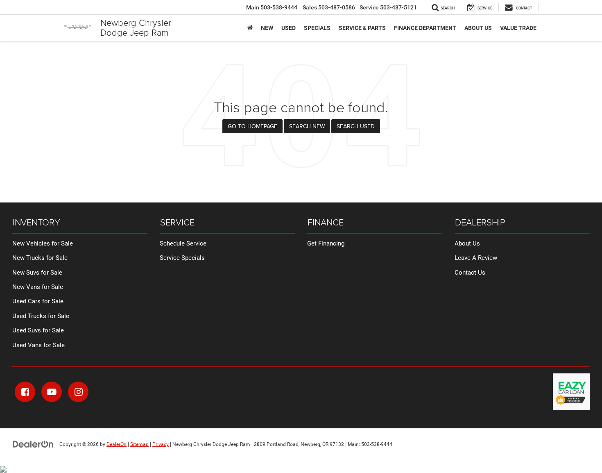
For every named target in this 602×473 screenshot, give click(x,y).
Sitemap (139, 444)
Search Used (356, 126)
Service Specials (182, 258)
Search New (307, 126)
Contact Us (470, 272)
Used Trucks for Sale (40, 316)
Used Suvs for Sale (38, 330)
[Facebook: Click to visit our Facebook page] (25, 392)
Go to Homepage (252, 126)
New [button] (267, 28)
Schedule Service (183, 243)
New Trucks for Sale (40, 258)
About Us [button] (478, 28)
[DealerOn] (33, 444)
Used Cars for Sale (37, 301)
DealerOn (116, 444)
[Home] (250, 28)
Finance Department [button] (425, 28)
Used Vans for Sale (38, 345)
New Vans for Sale (37, 287)
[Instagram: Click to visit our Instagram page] (78, 392)
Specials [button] (317, 28)
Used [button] (288, 28)
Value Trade (518, 28)
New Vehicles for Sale (42, 243)
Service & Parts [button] (362, 28)
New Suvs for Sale (37, 272)
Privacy (160, 444)
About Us (467, 243)
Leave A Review (476, 258)
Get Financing (325, 243)
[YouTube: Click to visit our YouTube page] (51, 392)
